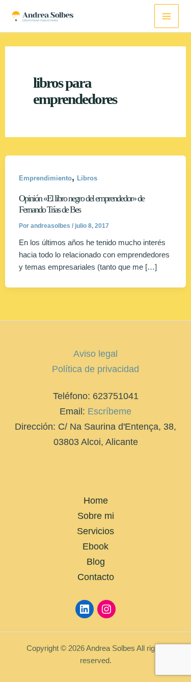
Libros (87, 178)
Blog (96, 561)
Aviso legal (95, 353)
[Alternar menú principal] (166, 16)
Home (96, 500)
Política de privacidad (95, 368)
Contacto (95, 576)
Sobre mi (95, 515)
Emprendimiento (45, 178)
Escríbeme (109, 411)
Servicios (95, 531)
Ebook (95, 546)
